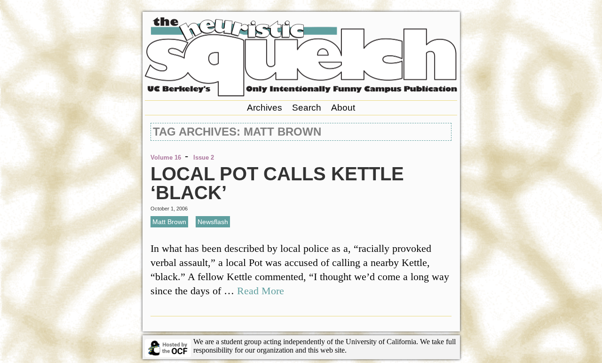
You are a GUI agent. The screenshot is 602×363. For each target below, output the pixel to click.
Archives (264, 108)
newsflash (213, 222)
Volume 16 (165, 157)
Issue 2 (203, 157)
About (343, 108)
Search (306, 108)
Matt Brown (169, 222)
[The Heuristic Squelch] (301, 94)
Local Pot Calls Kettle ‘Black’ (277, 183)
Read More (260, 291)
